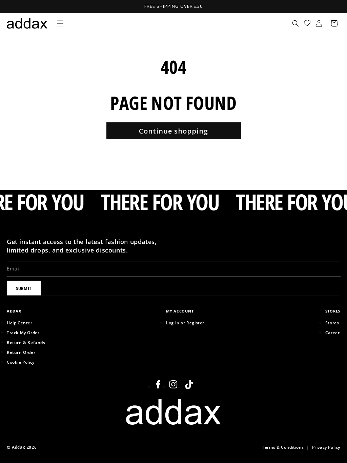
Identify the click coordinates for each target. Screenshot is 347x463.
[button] (60, 23)
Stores (332, 322)
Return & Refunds (26, 342)
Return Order (21, 352)
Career (332, 332)
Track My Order (23, 332)
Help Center (20, 322)
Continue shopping (173, 131)
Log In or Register (185, 322)
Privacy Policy (326, 447)
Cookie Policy (21, 362)
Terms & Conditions (283, 447)
